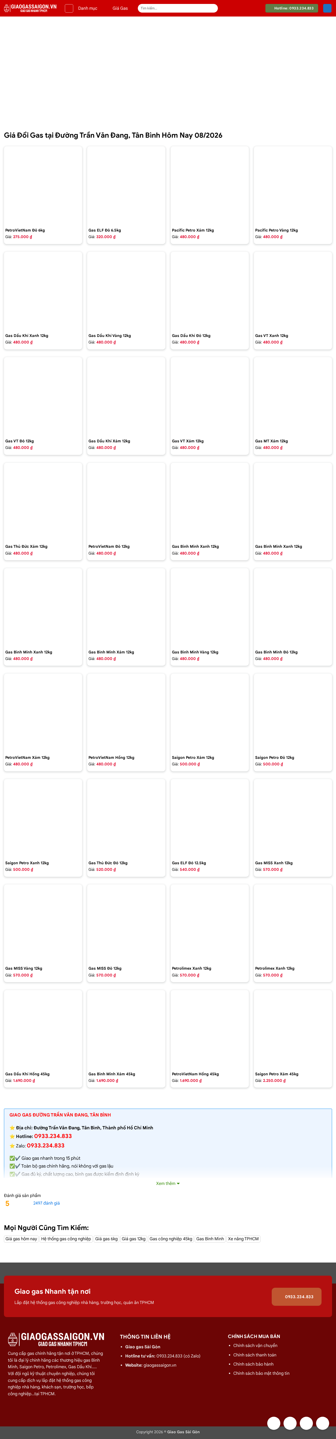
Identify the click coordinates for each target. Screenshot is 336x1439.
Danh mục (87, 8)
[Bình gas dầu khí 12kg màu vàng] (126, 291)
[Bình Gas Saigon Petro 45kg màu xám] (293, 1029)
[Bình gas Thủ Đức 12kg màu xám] (43, 502)
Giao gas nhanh (37, 1158)
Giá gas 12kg (133, 1239)
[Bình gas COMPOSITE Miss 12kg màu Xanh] (293, 818)
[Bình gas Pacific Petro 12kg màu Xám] (210, 185)
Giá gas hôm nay (21, 1239)
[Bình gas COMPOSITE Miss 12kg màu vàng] (43, 923)
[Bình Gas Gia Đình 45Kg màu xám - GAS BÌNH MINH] (126, 1029)
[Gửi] (213, 8)
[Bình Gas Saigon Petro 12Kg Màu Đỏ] (293, 713)
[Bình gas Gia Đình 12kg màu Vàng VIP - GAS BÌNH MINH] (210, 607)
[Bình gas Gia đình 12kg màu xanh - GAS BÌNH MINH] (210, 502)
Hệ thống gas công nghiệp (66, 1239)
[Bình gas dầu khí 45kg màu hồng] (43, 1029)
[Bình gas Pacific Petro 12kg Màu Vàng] (293, 185)
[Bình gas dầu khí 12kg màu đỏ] (210, 291)
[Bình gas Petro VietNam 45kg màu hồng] (210, 1029)
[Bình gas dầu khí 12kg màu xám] (126, 396)
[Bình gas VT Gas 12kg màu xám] (210, 396)
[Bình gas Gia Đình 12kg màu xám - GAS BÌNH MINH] (126, 607)
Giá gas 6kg (106, 1239)
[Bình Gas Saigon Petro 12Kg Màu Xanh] (43, 818)
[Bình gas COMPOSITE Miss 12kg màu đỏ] (126, 923)
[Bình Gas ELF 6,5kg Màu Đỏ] (126, 185)
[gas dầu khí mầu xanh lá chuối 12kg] (43, 291)
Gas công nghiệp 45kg (171, 1239)
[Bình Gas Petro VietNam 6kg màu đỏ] (43, 185)
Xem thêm (165, 1183)
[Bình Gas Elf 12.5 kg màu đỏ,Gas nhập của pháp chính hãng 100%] (210, 818)
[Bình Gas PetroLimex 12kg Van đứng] (210, 923)
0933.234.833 (46, 1145)
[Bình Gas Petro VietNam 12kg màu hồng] (126, 713)
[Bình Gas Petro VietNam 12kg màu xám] (43, 713)
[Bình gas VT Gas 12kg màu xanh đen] (293, 291)
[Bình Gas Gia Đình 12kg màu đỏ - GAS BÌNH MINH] (293, 607)
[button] (69, 8)
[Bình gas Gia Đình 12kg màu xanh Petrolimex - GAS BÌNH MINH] (293, 502)
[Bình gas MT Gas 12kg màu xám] (293, 396)
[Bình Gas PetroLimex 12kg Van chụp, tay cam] (293, 923)
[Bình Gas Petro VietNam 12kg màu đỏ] (126, 502)
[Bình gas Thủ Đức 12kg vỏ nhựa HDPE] (126, 818)
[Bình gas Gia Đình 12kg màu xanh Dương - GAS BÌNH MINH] (43, 607)
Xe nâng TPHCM (243, 1239)
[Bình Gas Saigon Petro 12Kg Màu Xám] (210, 713)
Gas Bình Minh (210, 1239)
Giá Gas (120, 8)
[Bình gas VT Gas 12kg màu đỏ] (43, 396)
